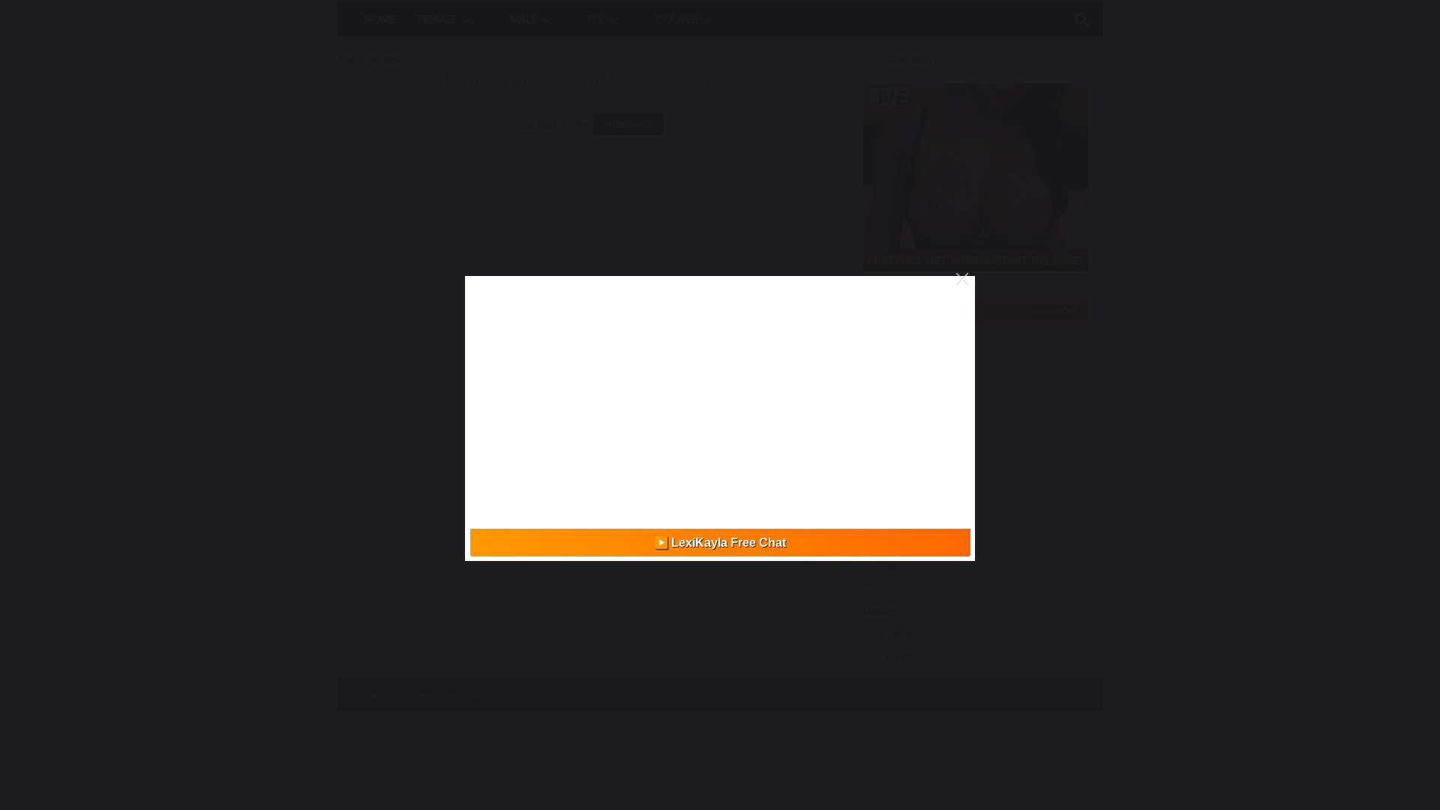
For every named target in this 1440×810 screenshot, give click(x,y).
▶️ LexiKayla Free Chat (720, 542)
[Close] (962, 279)
